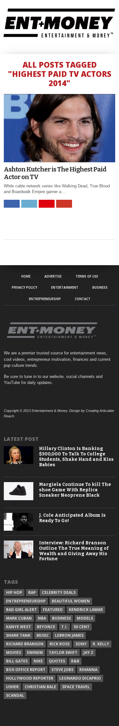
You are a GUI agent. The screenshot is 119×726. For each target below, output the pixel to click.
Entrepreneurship (45, 298)
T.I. (64, 626)
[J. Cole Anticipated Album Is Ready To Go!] (19, 529)
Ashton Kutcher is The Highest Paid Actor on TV (55, 173)
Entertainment (64, 287)
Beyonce (46, 626)
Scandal (15, 695)
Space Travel (76, 686)
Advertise (53, 276)
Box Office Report (25, 669)
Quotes (57, 661)
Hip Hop (14, 592)
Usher (12, 686)
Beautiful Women (71, 601)
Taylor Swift (63, 652)
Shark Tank (18, 635)
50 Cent (81, 626)
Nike (38, 661)
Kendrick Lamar (86, 609)
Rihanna (88, 669)
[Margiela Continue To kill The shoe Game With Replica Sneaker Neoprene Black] (19, 498)
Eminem (35, 652)
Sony (81, 644)
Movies (13, 652)
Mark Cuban (19, 618)
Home (25, 276)
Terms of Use (87, 276)
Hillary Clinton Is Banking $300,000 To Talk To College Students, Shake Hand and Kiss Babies (76, 456)
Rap (32, 592)
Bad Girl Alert (21, 609)
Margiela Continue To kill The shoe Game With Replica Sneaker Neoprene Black (75, 490)
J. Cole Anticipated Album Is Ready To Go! (72, 518)
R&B (75, 661)
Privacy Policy (24, 287)
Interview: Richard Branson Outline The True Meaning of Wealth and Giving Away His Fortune (74, 551)
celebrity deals (59, 592)
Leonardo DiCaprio (80, 678)
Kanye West (18, 626)
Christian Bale (40, 686)
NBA (42, 618)
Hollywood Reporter (29, 678)
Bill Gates (17, 661)
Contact (82, 298)
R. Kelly (101, 644)
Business (100, 287)
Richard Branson (24, 644)
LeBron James (69, 635)
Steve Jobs (62, 669)
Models (85, 618)
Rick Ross (59, 644)
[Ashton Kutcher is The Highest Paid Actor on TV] (60, 160)
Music (42, 635)
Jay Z (88, 652)
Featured (53, 609)
